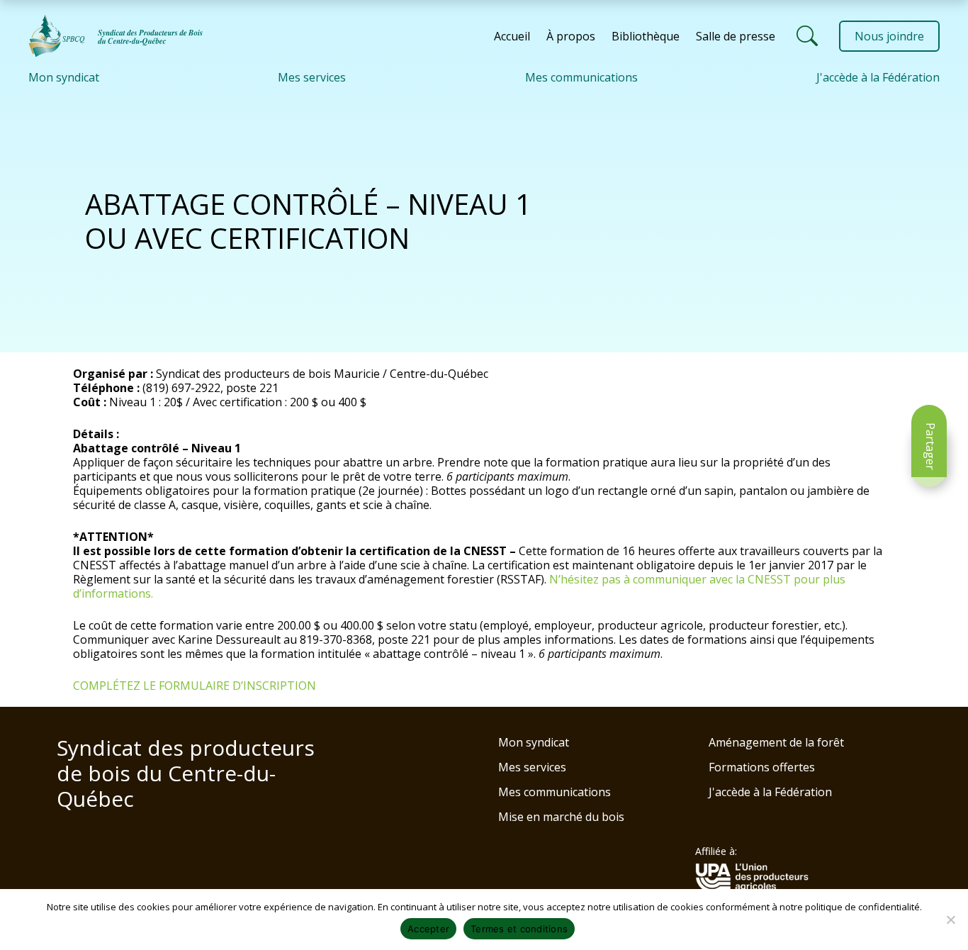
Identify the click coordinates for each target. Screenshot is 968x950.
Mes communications (581, 77)
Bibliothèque (646, 36)
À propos (570, 36)
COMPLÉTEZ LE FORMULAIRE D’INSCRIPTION (194, 685)
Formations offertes (762, 767)
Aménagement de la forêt (776, 742)
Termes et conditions (519, 928)
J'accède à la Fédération (878, 77)
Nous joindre (889, 36)
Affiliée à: (716, 851)
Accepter (428, 928)
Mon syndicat (63, 77)
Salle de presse (735, 36)
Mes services (312, 77)
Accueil (512, 36)
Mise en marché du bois (561, 817)
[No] (950, 919)
